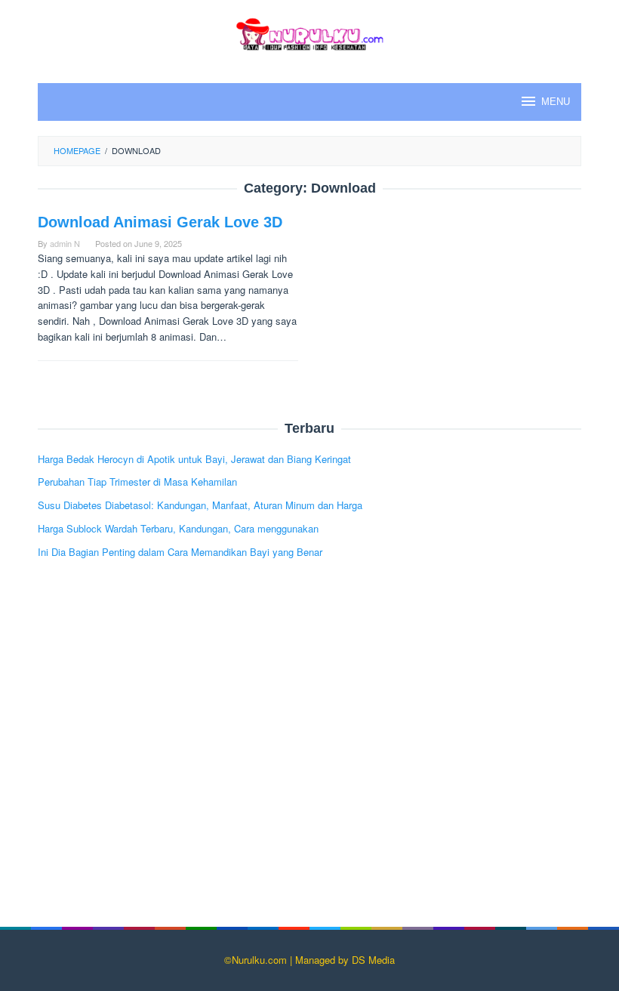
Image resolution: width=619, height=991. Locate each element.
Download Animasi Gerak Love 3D (160, 222)
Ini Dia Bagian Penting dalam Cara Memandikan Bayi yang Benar (180, 552)
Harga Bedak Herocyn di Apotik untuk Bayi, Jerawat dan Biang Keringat (194, 459)
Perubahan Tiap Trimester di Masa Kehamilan (137, 481)
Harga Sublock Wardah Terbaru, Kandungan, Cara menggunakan (178, 528)
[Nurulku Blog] (309, 32)
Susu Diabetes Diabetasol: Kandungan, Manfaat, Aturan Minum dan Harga (200, 505)
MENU (555, 101)
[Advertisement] (309, 753)
